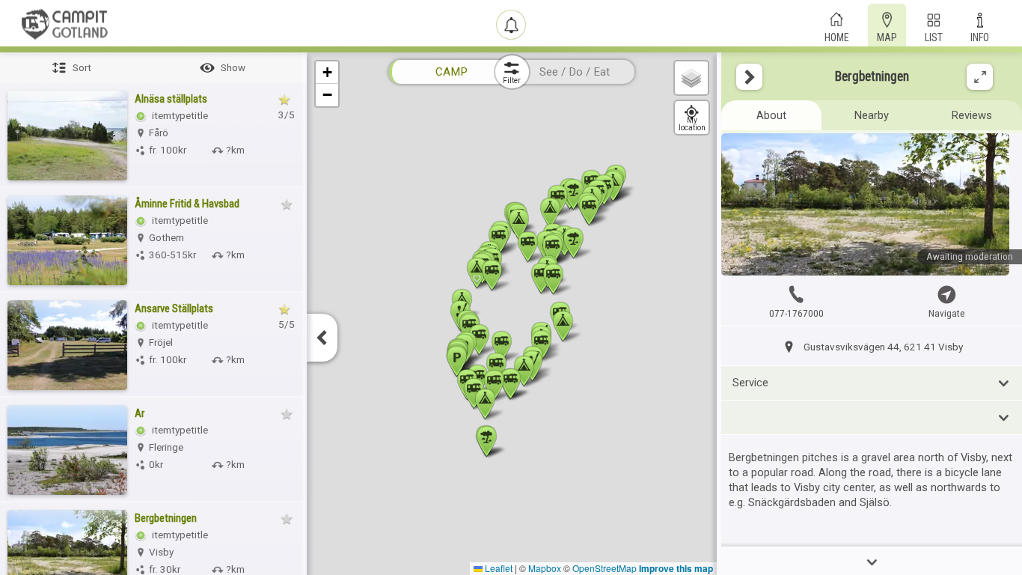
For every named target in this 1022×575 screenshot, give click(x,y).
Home (836, 35)
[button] (479, 339)
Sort (82, 67)
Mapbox (544, 568)
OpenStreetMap (604, 568)
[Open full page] (980, 77)
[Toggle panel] (749, 77)
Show (233, 67)
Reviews (972, 115)
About (771, 115)
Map (887, 35)
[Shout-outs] (511, 25)
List (934, 35)
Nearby (871, 115)
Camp (451, 72)
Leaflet (497, 568)
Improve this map (676, 568)
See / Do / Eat (574, 72)
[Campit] (65, 23)
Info (979, 35)
